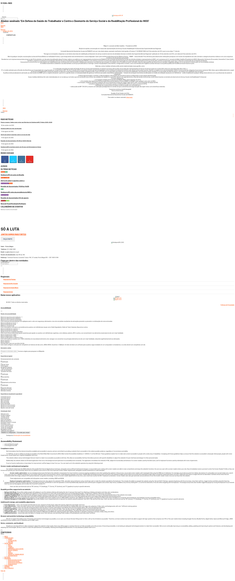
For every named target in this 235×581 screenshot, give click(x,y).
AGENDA (6, 567)
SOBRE (10, 539)
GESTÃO (10, 542)
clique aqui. (129, 97)
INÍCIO (6, 536)
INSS (2, 23)
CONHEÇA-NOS (8, 538)
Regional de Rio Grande (10, 283)
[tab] (117, 279)
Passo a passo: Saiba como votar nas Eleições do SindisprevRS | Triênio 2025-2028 (26, 122)
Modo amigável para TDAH (9, 335)
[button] (1, 353)
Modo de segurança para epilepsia (11, 317)
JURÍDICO (11, 547)
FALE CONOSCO (9, 568)
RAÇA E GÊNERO (13, 550)
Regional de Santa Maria (10, 287)
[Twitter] (4, 271)
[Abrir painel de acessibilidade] (1, 530)
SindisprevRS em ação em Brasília (11, 128)
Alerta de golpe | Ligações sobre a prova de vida (15, 134)
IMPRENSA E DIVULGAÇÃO (16, 549)
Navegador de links (6, 429)
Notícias (3, 25)
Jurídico (7, 177)
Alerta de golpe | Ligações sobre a (12, 181)
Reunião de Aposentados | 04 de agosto (15, 198)
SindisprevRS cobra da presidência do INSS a (16, 192)
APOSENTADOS (12, 556)
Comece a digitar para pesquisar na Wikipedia (31, 351)
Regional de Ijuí (8, 292)
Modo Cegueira (5, 340)
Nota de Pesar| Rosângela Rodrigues (13, 204)
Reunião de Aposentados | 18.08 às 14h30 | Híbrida (16, 141)
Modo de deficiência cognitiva (9, 329)
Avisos (3, 172)
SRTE (9, 551)
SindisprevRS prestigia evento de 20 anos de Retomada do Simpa (21, 147)
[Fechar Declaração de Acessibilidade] (1, 438)
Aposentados (5, 183)
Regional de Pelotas (9, 279)
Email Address (5, 262)
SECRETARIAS (8, 543)
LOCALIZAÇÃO (12, 540)
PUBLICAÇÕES (8, 565)
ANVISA (10, 553)
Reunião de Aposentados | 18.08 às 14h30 (15, 186)
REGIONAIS (7, 558)
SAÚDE (10, 546)
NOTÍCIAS (7, 557)
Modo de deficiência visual (8, 323)
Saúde (7, 200)
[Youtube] (4, 272)
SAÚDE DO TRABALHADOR (16, 554)
